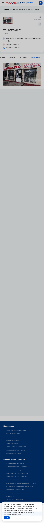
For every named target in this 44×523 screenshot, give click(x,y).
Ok (7, 517)
